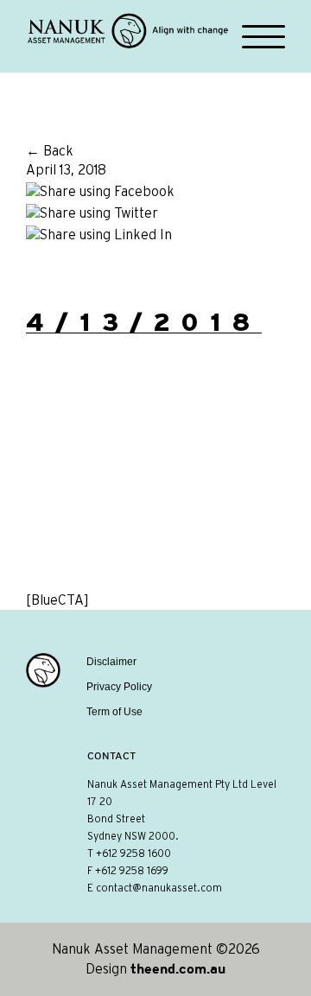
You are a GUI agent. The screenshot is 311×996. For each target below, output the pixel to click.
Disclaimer (111, 662)
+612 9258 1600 (133, 853)
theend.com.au (177, 968)
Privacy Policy (119, 687)
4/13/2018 (144, 322)
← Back (49, 151)
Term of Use (114, 712)
